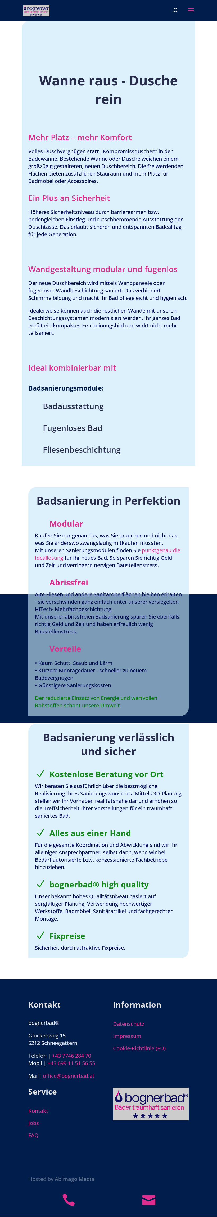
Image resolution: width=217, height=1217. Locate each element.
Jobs (33, 1123)
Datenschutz (128, 1023)
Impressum (127, 1036)
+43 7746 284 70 (71, 1055)
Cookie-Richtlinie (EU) (139, 1048)
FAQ (33, 1135)
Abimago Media (74, 1179)
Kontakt (38, 1110)
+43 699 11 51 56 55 (71, 1063)
